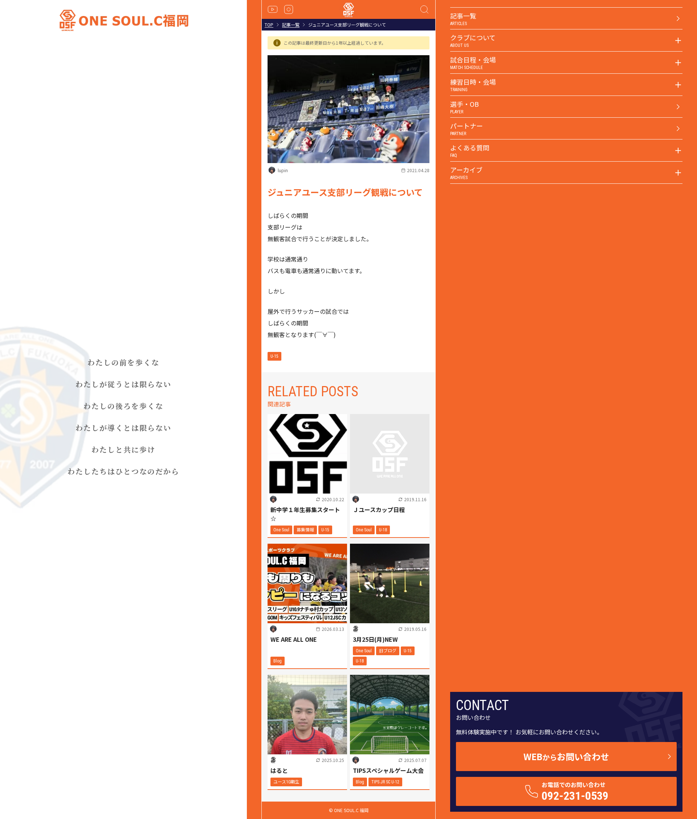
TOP (269, 25)
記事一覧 (290, 25)
